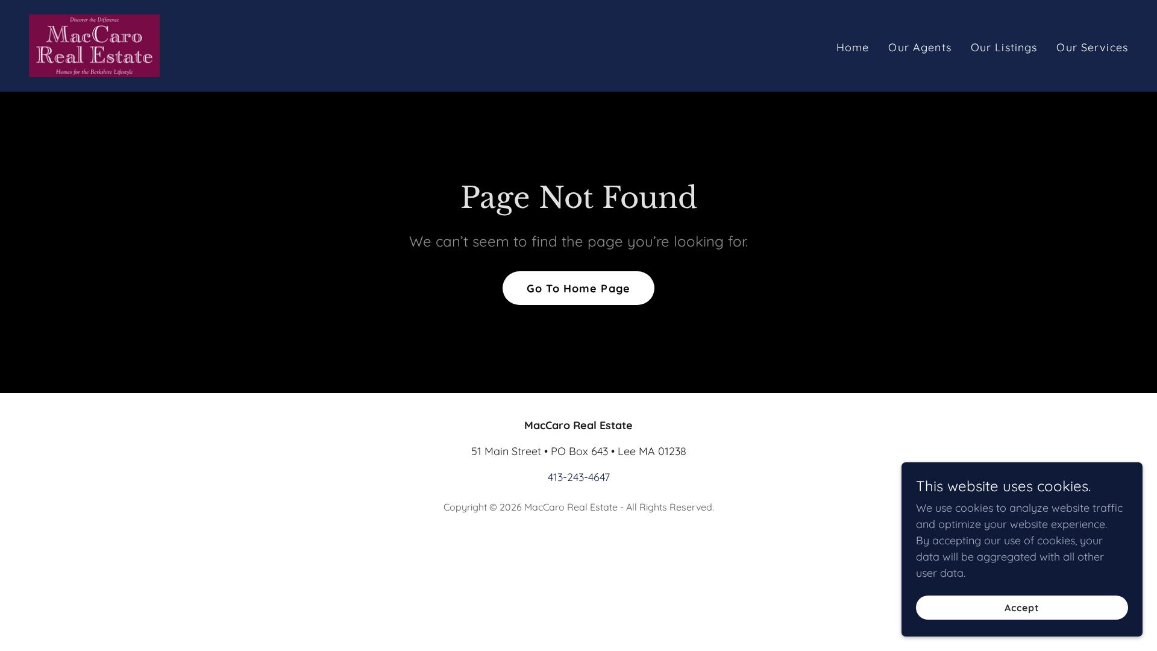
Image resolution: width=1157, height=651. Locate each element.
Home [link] (853, 47)
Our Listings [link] (1004, 47)
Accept (1022, 608)
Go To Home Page (578, 288)
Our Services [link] (1092, 47)
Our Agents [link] (919, 47)
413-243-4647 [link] (579, 477)
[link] (94, 45)
